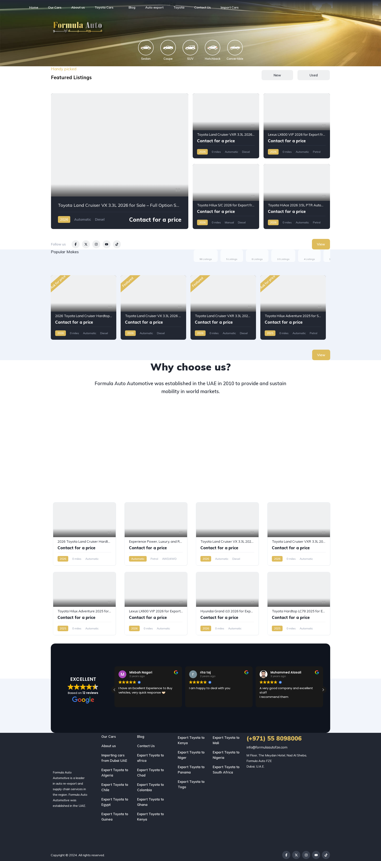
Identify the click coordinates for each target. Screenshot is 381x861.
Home (33, 7)
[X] (296, 855)
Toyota (178, 7)
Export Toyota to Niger (191, 755)
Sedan (146, 58)
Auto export (154, 7)
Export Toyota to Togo (191, 784)
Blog (132, 7)
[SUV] (190, 47)
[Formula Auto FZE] (13, 7)
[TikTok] (326, 855)
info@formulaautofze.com (266, 747)
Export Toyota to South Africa (226, 769)
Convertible (235, 58)
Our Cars (54, 7)
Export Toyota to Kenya (150, 816)
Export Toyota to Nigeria (226, 755)
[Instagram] (306, 855)
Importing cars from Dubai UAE (114, 758)
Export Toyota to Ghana (150, 802)
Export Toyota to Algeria (114, 772)
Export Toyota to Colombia (150, 787)
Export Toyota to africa (150, 758)
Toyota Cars (104, 7)
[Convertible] (235, 47)
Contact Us (202, 7)
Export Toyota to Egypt (114, 802)
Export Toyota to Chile (114, 787)
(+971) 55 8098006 (274, 738)
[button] (323, 690)
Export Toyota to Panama (191, 769)
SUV (190, 58)
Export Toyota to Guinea (114, 816)
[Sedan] (146, 47)
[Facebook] (286, 855)
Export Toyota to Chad (150, 772)
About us (78, 7)
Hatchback (212, 58)
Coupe (168, 58)
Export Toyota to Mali (226, 740)
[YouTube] (316, 855)
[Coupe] (168, 47)
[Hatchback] (212, 47)
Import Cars (230, 7)
